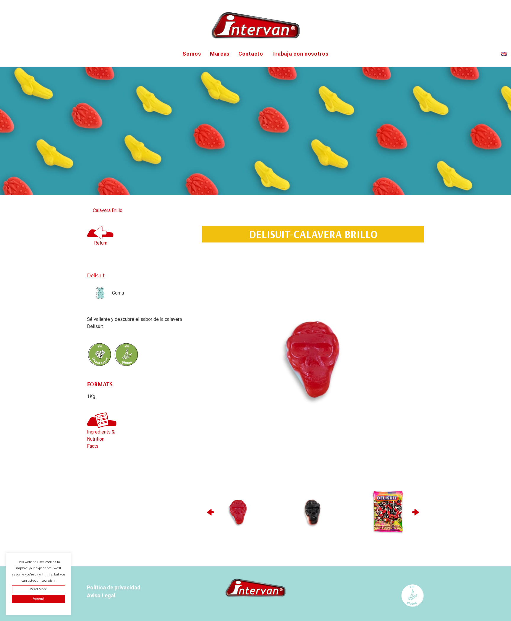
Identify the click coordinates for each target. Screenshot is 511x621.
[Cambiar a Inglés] (504, 53)
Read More (38, 589)
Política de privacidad (113, 587)
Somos (191, 54)
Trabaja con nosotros (300, 54)
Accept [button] (38, 599)
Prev (210, 512)
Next (416, 512)
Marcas (219, 54)
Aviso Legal (101, 595)
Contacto (250, 54)
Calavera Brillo (107, 210)
